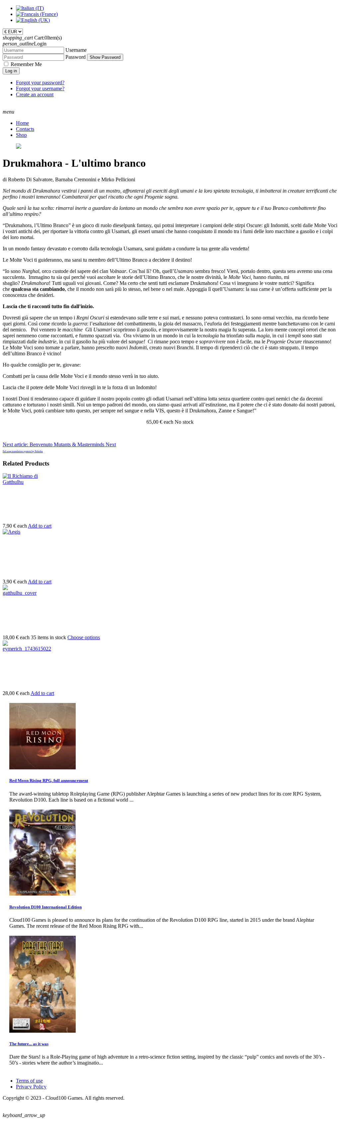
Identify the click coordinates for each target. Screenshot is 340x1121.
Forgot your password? (40, 82)
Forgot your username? (40, 88)
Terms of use (29, 1080)
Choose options (83, 637)
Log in (11, 70)
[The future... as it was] (42, 1031)
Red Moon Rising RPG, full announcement (48, 780)
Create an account (34, 94)
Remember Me (26, 64)
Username (76, 50)
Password (75, 57)
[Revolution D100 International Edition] (42, 894)
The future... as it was (28, 1043)
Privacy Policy (31, 1086)
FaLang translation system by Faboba (23, 451)
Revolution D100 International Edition (45, 907)
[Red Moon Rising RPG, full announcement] (42, 767)
